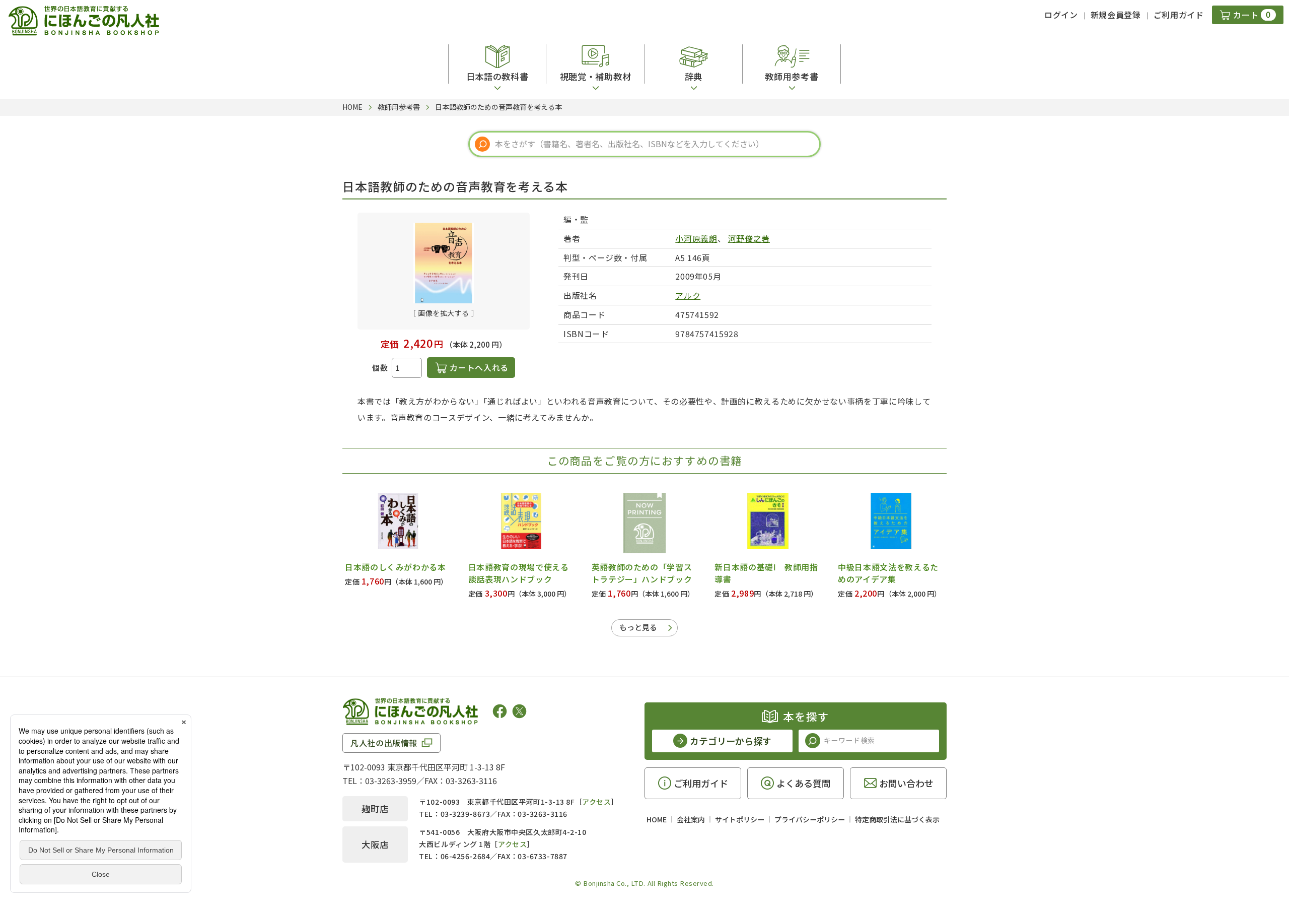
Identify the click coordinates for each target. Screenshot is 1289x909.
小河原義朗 (696, 238)
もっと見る (638, 627)
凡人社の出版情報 (383, 743)
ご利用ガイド (1179, 15)
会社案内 (691, 819)
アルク (687, 295)
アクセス (596, 802)
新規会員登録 (1116, 15)
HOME (657, 819)
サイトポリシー (739, 819)
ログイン (1061, 15)
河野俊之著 (749, 238)
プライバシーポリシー (809, 819)
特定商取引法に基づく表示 (897, 819)
